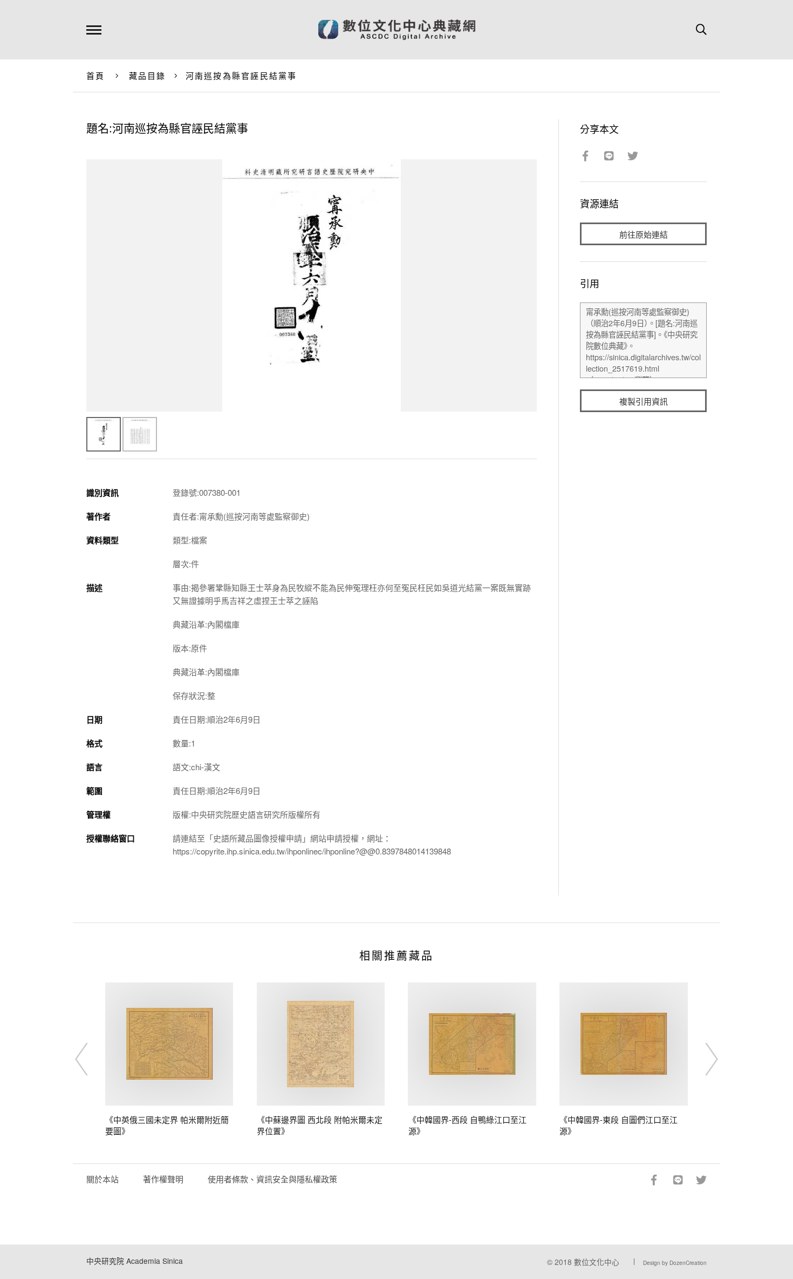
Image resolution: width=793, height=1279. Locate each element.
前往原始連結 (643, 234)
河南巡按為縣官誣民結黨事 (241, 75)
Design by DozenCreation (675, 1263)
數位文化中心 (596, 1261)
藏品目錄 (147, 75)
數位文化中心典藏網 (396, 29)
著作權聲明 (163, 1178)
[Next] (702, 1059)
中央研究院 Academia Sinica (134, 1260)
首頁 (95, 75)
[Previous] (91, 1059)
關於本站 (102, 1178)
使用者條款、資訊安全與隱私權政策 (272, 1178)
